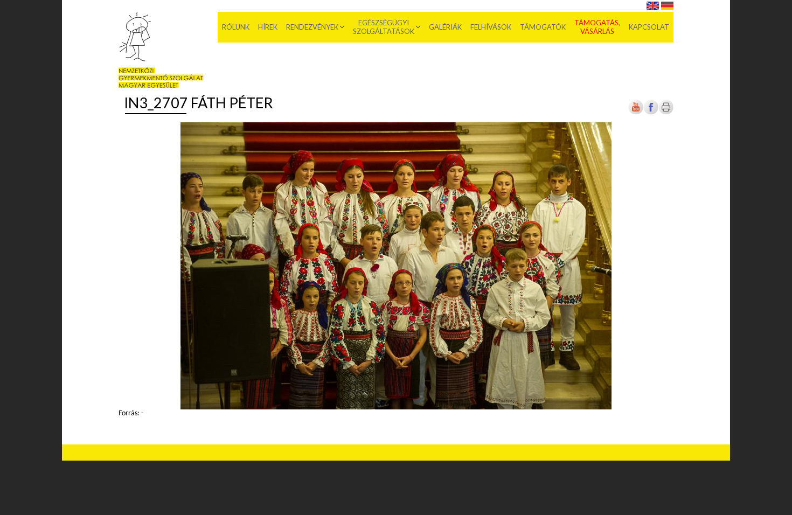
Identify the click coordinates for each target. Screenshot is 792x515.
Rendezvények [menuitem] (312, 27)
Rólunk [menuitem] (235, 27)
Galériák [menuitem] (445, 27)
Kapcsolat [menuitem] (649, 27)
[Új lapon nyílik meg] (650, 113)
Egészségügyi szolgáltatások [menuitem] (383, 27)
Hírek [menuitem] (267, 27)
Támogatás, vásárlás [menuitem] (597, 27)
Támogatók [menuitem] (543, 27)
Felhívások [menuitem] (490, 27)
